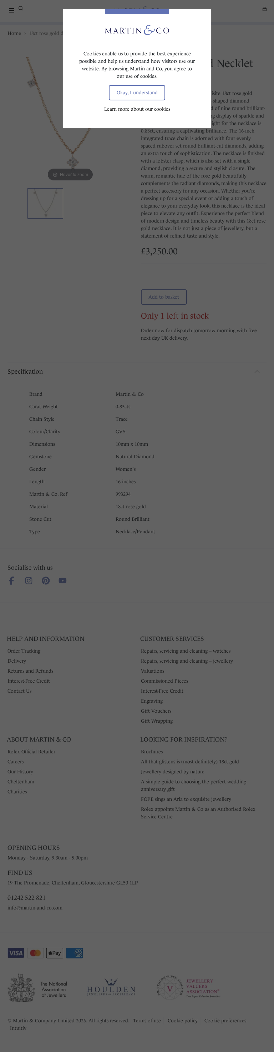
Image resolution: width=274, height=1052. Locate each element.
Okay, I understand (137, 92)
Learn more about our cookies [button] (137, 109)
